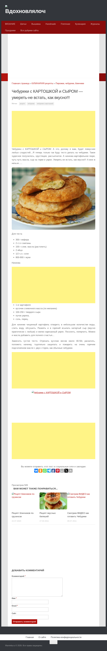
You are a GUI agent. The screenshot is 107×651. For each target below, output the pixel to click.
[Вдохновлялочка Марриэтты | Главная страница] (25, 10)
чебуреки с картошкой (45, 104)
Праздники (10, 30)
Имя (14, 598)
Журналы (95, 24)
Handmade (51, 24)
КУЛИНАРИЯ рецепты (42, 83)
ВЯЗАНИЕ (10, 24)
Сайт (14, 613)
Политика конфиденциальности (66, 637)
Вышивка (36, 24)
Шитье (23, 24)
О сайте (42, 637)
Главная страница (20, 83)
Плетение (65, 24)
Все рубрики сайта (29, 30)
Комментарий (18, 576)
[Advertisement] (53, 55)
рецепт (22, 104)
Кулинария (80, 24)
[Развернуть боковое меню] (4, 77)
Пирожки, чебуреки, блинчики (70, 83)
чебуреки (31, 104)
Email (15, 606)
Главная (30, 637)
